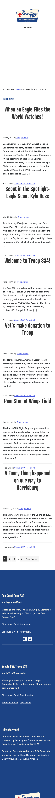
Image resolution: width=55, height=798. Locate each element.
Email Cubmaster (22, 624)
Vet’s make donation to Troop (27, 329)
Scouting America (29, 758)
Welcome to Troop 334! (27, 260)
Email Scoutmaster (23, 695)
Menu (29, 27)
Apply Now (25, 631)
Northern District (25, 754)
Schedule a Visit (10, 631)
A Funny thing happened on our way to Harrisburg (27, 480)
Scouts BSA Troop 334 (24, 183)
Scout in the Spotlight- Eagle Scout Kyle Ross (28, 192)
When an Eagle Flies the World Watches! (27, 112)
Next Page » (31, 559)
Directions (7, 624)
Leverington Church (25, 740)
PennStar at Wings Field (27, 400)
